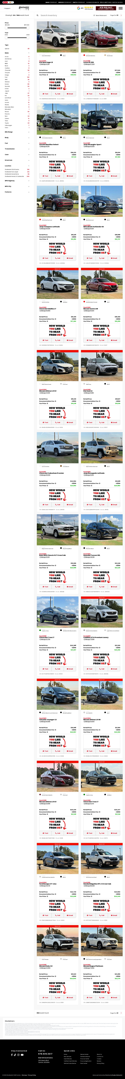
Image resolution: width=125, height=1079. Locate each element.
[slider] (6, 27)
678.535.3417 (51, 2)
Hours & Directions (106, 9)
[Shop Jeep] (7, 8)
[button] (77, 36)
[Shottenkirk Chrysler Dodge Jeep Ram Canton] (23, 8)
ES (12, 2)
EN (6, 2)
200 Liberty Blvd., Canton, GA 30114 (112, 2)
